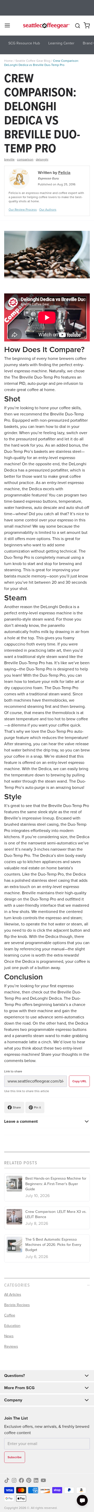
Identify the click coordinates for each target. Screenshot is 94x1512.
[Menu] (9, 25)
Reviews (11, 1346)
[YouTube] (43, 1480)
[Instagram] (14, 1480)
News (9, 1336)
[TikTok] (6, 1480)
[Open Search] (77, 26)
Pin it (37, 1107)
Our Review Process (23, 209)
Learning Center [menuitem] (61, 43)
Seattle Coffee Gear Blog (32, 60)
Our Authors (47, 209)
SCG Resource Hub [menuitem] (24, 43)
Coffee (9, 1315)
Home (8, 60)
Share (17, 1107)
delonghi (42, 159)
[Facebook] (21, 1480)
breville (9, 159)
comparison (25, 159)
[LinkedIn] (36, 1480)
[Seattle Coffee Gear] (46, 25)
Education (12, 1325)
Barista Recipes (17, 1304)
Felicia (64, 173)
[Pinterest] (28, 1480)
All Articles (12, 1294)
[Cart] (87, 25)
